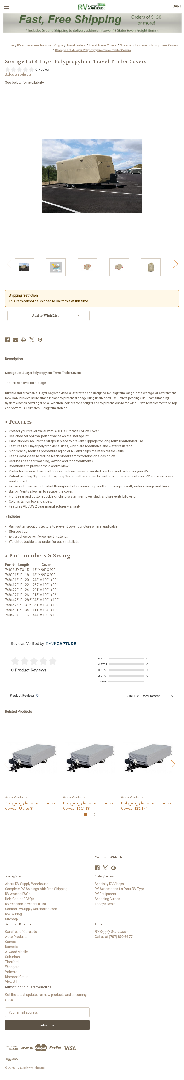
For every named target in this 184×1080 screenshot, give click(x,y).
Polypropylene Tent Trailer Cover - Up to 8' (30, 806)
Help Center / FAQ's (19, 899)
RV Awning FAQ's (18, 894)
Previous (8, 263)
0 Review (42, 69)
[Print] (23, 339)
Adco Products (16, 937)
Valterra (11, 972)
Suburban (12, 957)
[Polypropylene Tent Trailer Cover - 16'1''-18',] (89, 758)
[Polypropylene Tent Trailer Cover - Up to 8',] (31, 758)
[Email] (15, 339)
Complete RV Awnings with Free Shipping (36, 889)
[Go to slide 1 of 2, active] (85, 814)
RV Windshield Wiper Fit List (25, 904)
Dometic (11, 947)
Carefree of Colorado (21, 932)
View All (11, 982)
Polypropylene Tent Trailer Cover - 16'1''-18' (88, 806)
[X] (31, 339)
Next (175, 263)
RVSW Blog (13, 914)
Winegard (12, 967)
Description (14, 359)
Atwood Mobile (16, 952)
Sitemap (11, 919)
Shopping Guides (107, 899)
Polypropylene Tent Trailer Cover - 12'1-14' (146, 806)
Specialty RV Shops (109, 884)
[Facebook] (7, 339)
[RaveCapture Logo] (60, 644)
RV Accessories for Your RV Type (120, 889)
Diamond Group (17, 977)
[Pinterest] (40, 339)
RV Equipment (105, 894)
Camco (10, 942)
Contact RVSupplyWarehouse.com (31, 909)
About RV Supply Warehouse (26, 884)
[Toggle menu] (6, 6)
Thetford (12, 962)
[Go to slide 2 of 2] (93, 814)
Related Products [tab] (18, 711)
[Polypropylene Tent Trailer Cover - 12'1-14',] (147, 758)
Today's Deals (105, 904)
